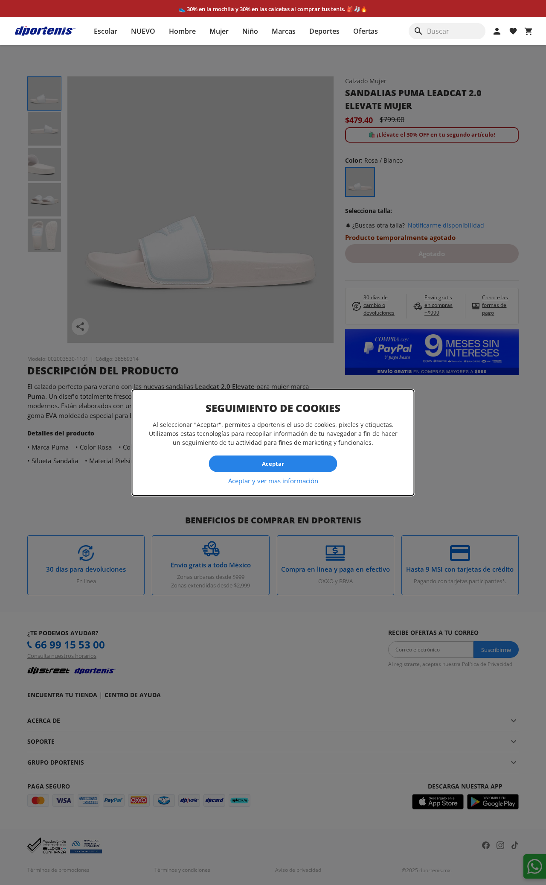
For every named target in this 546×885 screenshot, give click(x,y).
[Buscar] (418, 31)
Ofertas (365, 31)
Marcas (284, 31)
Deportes (324, 31)
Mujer (219, 31)
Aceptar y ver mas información (273, 480)
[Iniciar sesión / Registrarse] (497, 31)
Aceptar (273, 463)
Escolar (105, 31)
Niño (250, 31)
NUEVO (143, 31)
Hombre (182, 31)
